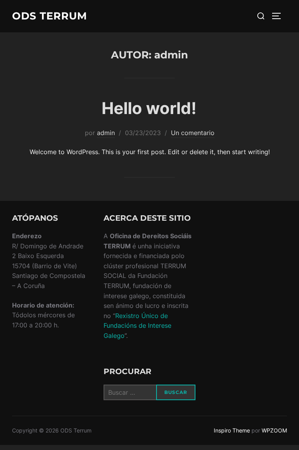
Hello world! (149, 108)
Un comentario (193, 133)
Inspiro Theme (232, 430)
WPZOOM (274, 430)
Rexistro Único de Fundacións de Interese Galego (137, 325)
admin (106, 133)
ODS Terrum (49, 16)
